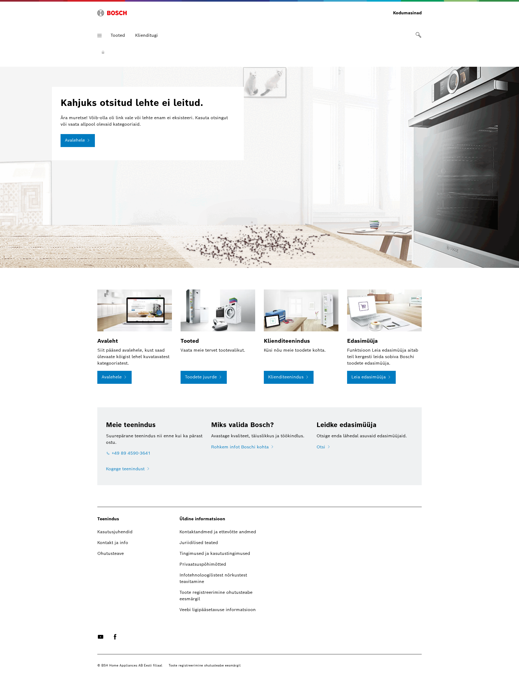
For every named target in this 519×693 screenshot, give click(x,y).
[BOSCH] (112, 13)
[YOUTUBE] (100, 636)
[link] (418, 35)
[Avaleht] (103, 52)
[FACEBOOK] (115, 636)
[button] (99, 35)
